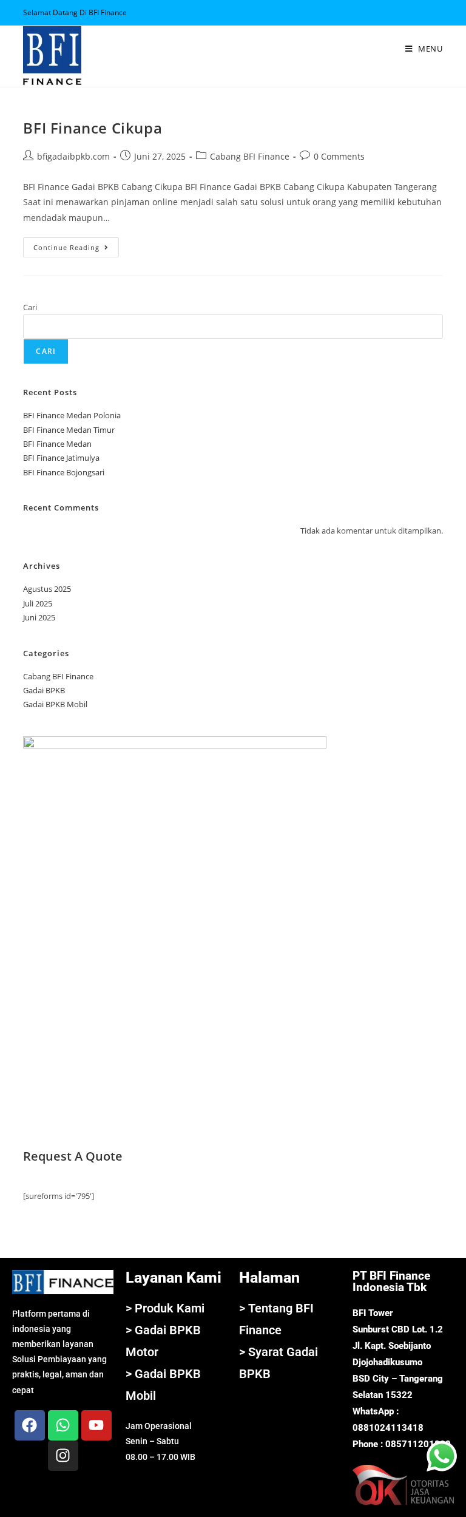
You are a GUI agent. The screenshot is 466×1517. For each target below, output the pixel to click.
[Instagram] (63, 1456)
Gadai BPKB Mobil (55, 704)
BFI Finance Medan (57, 443)
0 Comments (339, 156)
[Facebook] (30, 1425)
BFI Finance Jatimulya (61, 457)
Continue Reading (76, 244)
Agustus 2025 (47, 588)
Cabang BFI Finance (249, 156)
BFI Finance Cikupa (92, 128)
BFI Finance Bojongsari (63, 472)
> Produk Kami (165, 1308)
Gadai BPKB (44, 690)
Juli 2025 (37, 603)
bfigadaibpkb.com (73, 156)
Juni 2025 (39, 617)
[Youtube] (96, 1425)
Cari (30, 307)
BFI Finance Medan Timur (69, 429)
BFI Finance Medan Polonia (72, 415)
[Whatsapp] (63, 1425)
